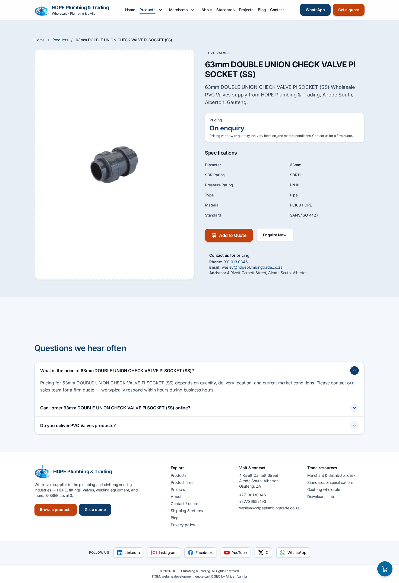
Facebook (204, 552)
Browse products (55, 509)
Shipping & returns (187, 510)
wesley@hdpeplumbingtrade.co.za (252, 267)
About (206, 9)
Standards (225, 9)
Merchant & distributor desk (331, 475)
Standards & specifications (330, 482)
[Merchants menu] (192, 9)
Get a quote (348, 9)
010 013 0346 (235, 261)
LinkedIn (132, 552)
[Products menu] (160, 9)
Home (130, 9)
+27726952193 (252, 501)
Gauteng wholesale (323, 489)
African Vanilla (236, 576)
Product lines (182, 482)
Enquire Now (275, 235)
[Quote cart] (384, 568)
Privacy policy (183, 524)
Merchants (178, 9)
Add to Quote (232, 235)
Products (148, 9)
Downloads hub (320, 496)
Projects (246, 9)
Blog (262, 9)
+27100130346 (252, 495)
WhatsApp (315, 9)
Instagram (167, 552)
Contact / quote (184, 503)
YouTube (239, 552)
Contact (277, 9)
